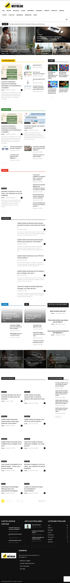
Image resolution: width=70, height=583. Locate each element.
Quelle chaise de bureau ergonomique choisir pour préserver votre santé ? (30, 241)
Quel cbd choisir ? (37, 65)
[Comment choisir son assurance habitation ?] (4, 529)
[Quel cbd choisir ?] (28, 67)
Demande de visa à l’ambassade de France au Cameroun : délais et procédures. (11, 316)
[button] (66, 19)
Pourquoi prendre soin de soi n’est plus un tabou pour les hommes (27, 24)
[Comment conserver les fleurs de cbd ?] (28, 343)
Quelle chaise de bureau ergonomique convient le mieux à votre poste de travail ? (31, 225)
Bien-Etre (4, 46)
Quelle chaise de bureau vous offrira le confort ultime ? (61, 410)
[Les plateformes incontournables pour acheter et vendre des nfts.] (53, 84)
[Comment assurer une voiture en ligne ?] (28, 156)
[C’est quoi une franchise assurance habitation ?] (5, 148)
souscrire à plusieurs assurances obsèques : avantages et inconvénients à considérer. (11, 85)
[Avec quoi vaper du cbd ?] (28, 81)
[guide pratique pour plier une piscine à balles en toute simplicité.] (64, 67)
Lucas (2, 90)
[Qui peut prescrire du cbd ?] (4, 535)
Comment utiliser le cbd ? (15, 540)
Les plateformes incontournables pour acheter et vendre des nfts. (52, 91)
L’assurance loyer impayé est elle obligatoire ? (14, 156)
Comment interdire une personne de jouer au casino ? (64, 90)
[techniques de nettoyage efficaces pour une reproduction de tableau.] (53, 67)
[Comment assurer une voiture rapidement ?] (34, 118)
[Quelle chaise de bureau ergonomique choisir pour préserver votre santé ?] (43, 49)
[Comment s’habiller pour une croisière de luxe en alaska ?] (5, 327)
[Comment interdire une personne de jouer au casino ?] (64, 84)
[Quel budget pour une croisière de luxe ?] (5, 335)
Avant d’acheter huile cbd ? (58, 311)
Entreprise (40, 34)
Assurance (4, 78)
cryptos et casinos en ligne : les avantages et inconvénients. (33, 489)
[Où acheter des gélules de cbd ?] (28, 327)
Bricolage (4, 188)
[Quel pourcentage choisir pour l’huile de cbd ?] (28, 334)
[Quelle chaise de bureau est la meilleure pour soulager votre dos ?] (8, 276)
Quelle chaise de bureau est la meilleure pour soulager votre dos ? (30, 272)
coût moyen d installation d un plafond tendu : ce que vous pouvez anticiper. (11, 466)
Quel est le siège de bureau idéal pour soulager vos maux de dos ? (34, 444)
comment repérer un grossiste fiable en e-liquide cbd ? (33, 316)
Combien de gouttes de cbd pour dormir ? (38, 538)
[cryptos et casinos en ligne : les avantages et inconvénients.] (34, 479)
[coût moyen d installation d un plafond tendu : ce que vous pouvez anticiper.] (28, 176)
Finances (27, 483)
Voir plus (57, 417)
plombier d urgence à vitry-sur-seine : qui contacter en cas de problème (11, 193)
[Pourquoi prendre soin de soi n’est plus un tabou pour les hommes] (17, 41)
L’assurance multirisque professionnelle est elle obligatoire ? (39, 148)
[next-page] (5, 102)
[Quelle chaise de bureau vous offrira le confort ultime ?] (61, 49)
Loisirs (50, 70)
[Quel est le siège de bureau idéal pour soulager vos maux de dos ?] (8, 291)
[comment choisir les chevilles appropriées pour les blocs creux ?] (28, 87)
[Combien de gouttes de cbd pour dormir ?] (28, 539)
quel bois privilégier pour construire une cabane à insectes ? (39, 204)
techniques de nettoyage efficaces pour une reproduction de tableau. (53, 75)
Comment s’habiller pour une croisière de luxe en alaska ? (16, 327)
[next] (67, 24)
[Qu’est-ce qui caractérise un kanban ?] (28, 74)
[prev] (64, 24)
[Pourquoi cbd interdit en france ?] (28, 532)
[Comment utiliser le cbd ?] (4, 542)
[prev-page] (2, 102)
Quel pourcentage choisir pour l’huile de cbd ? (39, 334)
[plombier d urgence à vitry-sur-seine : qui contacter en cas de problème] (11, 181)
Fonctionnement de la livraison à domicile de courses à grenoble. (38, 196)
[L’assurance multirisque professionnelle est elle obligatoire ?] (28, 148)
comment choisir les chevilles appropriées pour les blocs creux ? (38, 88)
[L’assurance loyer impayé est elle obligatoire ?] (5, 156)
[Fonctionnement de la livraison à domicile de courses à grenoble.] (28, 196)
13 (18, 501)
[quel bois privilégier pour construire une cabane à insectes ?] (28, 204)
